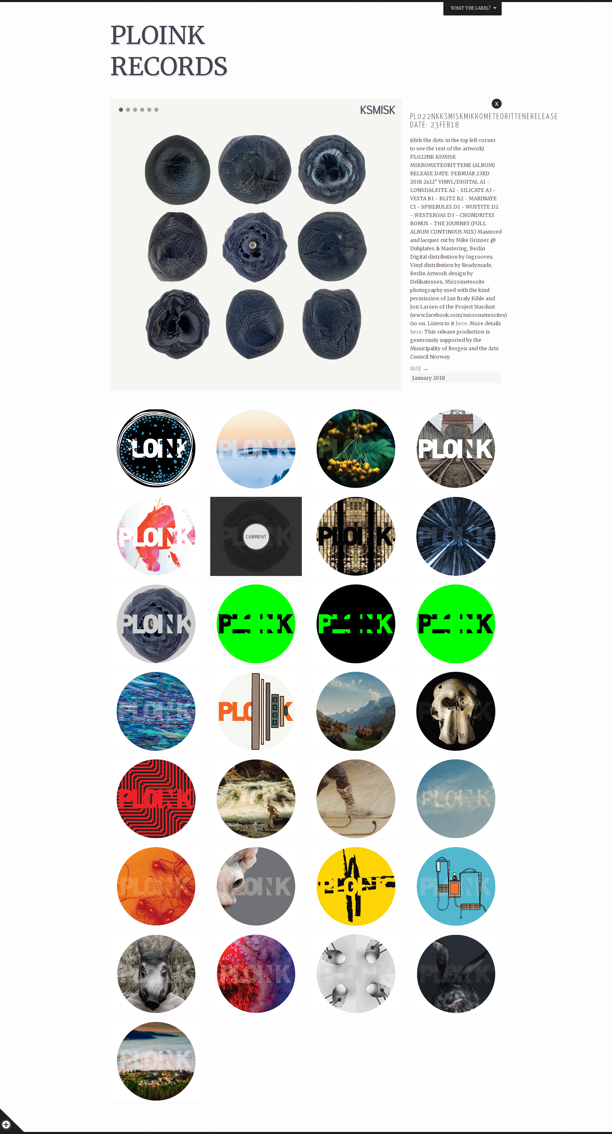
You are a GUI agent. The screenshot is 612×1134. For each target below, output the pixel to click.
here (461, 323)
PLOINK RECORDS (169, 51)
